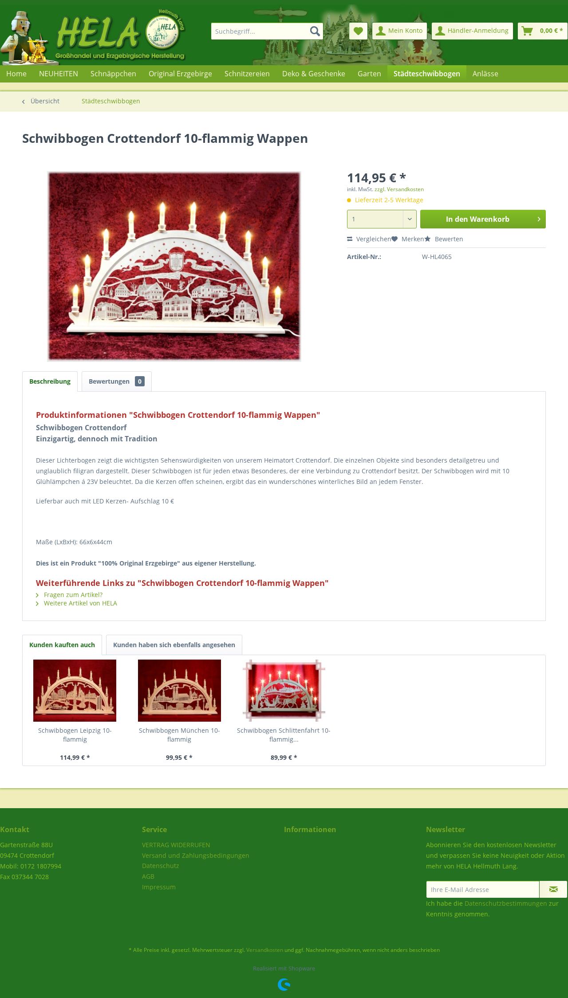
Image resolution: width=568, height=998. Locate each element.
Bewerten (448, 239)
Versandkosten (264, 950)
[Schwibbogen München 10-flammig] (180, 691)
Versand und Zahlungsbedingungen (195, 855)
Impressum (159, 887)
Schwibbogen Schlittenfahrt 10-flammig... (284, 734)
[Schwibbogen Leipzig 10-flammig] (75, 691)
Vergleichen (373, 239)
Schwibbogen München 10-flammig (179, 734)
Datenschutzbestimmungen (506, 903)
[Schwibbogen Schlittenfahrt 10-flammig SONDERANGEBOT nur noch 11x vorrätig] (284, 691)
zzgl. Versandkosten (399, 189)
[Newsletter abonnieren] (553, 889)
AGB (148, 876)
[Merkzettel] (358, 31)
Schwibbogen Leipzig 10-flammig (75, 734)
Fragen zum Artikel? (72, 594)
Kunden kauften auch (62, 644)
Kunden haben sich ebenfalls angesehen (174, 644)
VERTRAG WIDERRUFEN (176, 845)
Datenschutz (160, 865)
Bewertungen (115, 381)
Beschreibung (50, 381)
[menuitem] (261, 31)
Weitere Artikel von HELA (79, 603)
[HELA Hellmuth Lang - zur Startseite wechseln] (111, 34)
